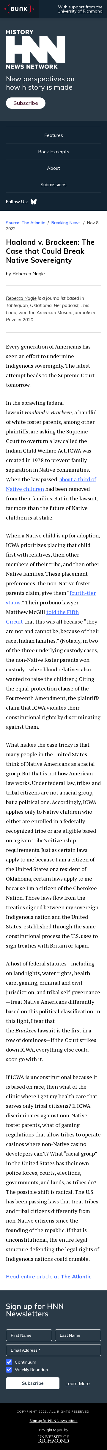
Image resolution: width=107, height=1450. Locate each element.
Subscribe (25, 103)
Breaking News (66, 222)
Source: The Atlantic (25, 222)
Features (53, 135)
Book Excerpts (53, 152)
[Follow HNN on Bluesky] (34, 202)
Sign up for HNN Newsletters (53, 1420)
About (53, 168)
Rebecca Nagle (21, 298)
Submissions (53, 184)
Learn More (77, 1383)
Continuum (25, 1362)
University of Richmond (80, 11)
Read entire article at (48, 1276)
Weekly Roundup (31, 1369)
